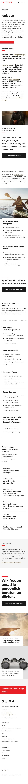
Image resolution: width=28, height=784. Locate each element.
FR (5, 770)
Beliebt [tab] (4, 320)
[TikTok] (13, 701)
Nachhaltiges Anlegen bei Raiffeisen (11, 562)
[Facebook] (3, 701)
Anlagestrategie (19, 55)
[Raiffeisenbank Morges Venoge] (6, 2)
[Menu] (26, 2)
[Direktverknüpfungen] (18, 2)
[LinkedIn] (10, 701)
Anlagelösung (14, 79)
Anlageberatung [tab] (13, 320)
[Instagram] (6, 701)
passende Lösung (18, 174)
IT (8, 770)
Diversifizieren (7, 65)
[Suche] (21, 2)
